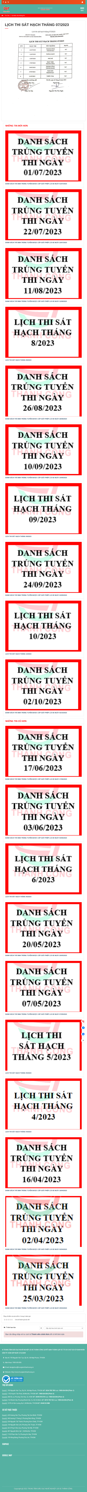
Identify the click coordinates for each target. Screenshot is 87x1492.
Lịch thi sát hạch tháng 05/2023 (18, 1073)
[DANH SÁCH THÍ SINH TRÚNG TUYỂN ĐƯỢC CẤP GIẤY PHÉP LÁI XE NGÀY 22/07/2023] (43, 214)
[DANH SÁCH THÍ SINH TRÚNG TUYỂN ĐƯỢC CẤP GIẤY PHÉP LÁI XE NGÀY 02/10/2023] (43, 684)
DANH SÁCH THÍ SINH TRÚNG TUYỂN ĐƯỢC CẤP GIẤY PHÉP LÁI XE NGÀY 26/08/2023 (36, 419)
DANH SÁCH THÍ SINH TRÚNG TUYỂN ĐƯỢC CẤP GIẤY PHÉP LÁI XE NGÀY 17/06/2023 (36, 779)
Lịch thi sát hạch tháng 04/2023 (18, 1132)
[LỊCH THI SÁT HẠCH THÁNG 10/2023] (43, 626)
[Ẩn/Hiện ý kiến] (41, 1328)
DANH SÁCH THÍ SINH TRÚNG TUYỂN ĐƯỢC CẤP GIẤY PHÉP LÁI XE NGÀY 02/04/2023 (36, 1249)
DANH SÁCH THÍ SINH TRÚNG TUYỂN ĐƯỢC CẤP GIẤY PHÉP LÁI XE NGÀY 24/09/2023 (36, 595)
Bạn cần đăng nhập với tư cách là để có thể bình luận (35, 1334)
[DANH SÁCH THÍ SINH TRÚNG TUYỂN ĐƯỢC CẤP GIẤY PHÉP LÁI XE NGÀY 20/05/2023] (43, 927)
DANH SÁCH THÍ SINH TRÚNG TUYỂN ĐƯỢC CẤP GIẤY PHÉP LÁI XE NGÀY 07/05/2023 (36, 1014)
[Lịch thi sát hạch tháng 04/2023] (43, 1103)
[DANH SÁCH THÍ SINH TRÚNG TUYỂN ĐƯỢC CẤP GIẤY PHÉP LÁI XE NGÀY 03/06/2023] (43, 810)
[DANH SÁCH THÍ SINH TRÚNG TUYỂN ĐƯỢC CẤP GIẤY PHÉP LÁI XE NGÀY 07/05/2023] (43, 986)
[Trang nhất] (2, 15)
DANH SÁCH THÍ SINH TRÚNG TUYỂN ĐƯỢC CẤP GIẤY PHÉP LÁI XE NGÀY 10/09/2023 (36, 477)
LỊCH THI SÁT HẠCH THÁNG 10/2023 (18, 654)
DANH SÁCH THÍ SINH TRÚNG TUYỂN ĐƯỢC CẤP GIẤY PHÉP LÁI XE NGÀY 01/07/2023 (36, 184)
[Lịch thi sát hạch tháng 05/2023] (43, 1045)
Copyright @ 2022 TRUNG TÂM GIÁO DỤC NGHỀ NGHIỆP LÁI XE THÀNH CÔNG (43, 1489)
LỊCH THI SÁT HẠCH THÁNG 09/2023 (18, 536)
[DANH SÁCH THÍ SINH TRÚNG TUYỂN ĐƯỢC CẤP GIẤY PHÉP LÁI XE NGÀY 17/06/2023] (43, 751)
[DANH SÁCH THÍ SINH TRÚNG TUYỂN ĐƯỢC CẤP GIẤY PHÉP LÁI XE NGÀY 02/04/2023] (43, 1221)
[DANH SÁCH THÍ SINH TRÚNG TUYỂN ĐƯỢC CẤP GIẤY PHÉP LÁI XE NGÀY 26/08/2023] (43, 391)
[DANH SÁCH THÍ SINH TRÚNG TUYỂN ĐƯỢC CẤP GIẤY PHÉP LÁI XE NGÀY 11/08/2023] (43, 273)
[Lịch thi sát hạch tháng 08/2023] (43, 332)
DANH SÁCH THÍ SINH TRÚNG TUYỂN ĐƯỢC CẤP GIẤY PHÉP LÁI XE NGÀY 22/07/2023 (36, 242)
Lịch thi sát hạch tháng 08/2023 (18, 360)
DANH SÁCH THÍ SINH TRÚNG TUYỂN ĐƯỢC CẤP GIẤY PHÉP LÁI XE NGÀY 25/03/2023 (36, 1308)
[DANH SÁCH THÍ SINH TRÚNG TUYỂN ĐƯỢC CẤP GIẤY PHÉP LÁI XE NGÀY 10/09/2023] (43, 449)
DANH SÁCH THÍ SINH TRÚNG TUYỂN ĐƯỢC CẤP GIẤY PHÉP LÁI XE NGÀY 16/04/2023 (36, 1190)
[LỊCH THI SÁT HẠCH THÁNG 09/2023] (43, 508)
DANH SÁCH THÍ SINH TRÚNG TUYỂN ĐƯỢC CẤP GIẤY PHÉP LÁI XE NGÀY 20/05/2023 (36, 955)
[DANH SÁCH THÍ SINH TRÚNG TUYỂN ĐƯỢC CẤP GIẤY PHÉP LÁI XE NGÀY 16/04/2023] (43, 1162)
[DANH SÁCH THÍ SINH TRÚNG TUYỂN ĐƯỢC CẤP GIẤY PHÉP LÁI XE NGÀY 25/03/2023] (43, 1280)
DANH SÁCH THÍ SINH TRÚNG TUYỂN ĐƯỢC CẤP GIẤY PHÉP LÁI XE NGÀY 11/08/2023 (36, 301)
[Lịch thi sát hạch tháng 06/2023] (43, 868)
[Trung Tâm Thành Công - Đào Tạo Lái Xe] (6, 9)
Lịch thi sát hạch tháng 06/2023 (18, 896)
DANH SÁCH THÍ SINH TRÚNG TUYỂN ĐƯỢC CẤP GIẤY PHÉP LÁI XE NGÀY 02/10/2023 (36, 713)
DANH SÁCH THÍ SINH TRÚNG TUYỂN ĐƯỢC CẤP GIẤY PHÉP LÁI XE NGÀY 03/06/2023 (36, 838)
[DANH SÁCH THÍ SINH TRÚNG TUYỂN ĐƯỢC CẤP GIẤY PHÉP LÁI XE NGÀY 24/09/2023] (43, 567)
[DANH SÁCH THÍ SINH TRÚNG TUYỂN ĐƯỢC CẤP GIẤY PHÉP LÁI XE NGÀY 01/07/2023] (43, 155)
